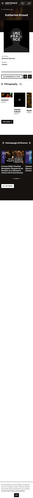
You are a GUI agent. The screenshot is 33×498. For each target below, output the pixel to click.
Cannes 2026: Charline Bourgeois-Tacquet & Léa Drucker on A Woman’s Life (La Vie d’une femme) (12, 169)
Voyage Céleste (17, 111)
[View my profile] (29, 3)
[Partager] (25, 77)
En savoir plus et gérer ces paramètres (13, 491)
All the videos (8, 186)
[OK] (16, 495)
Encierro (5, 100)
